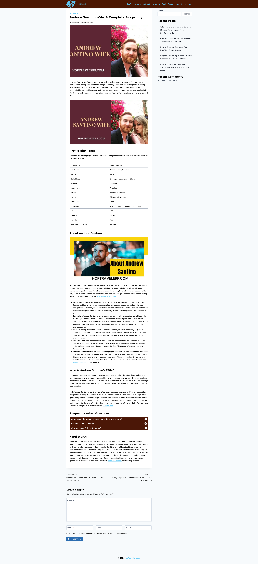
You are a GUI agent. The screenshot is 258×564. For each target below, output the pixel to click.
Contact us (186, 4)
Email (99, 528)
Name (70, 528)
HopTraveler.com (133, 4)
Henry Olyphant (79, 362)
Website (129, 528)
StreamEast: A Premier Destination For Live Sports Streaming (84, 477)
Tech (164, 4)
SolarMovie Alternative (106, 296)
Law (177, 4)
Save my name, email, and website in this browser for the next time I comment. (99, 533)
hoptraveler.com (115, 461)
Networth (147, 4)
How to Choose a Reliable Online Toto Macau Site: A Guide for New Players (174, 67)
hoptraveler (76, 22)
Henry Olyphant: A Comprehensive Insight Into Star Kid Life (131, 477)
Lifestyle (156, 4)
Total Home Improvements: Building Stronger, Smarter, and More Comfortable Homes (175, 30)
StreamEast (108, 406)
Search (160, 10)
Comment (72, 500)
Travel (170, 4)
